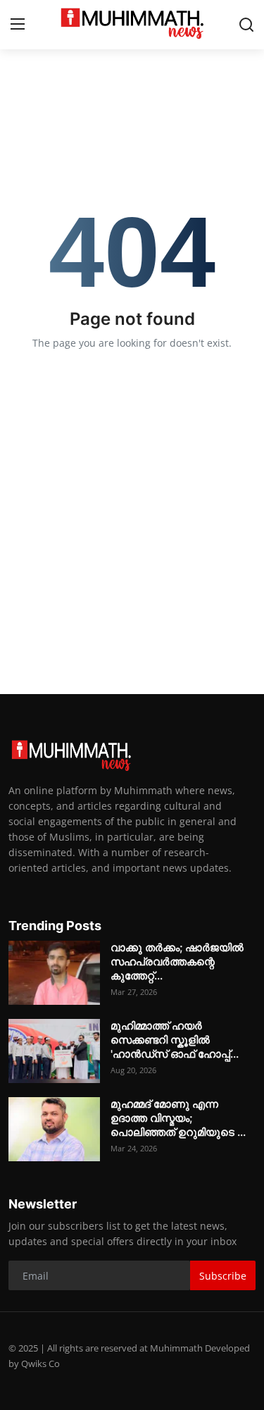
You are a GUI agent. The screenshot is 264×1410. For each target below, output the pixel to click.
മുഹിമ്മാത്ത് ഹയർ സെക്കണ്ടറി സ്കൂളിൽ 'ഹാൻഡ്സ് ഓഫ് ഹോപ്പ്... (175, 1039)
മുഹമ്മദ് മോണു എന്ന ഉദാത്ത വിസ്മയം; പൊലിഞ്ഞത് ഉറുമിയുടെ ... (178, 1118)
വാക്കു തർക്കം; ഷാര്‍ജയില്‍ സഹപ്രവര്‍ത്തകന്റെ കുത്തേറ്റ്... (177, 961)
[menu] (17, 24)
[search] (246, 24)
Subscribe (222, 1275)
